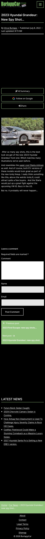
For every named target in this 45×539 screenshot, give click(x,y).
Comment (6, 258)
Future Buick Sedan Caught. (17, 408)
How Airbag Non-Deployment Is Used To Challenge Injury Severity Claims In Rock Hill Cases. (23, 422)
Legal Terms (22, 524)
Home (4, 505)
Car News (13, 505)
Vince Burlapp (11, 28)
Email (3, 296)
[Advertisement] (22, 63)
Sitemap (22, 532)
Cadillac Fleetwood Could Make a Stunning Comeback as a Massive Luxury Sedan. (23, 433)
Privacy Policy (22, 528)
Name (4, 283)
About (22, 515)
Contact (22, 520)
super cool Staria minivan (32, 165)
